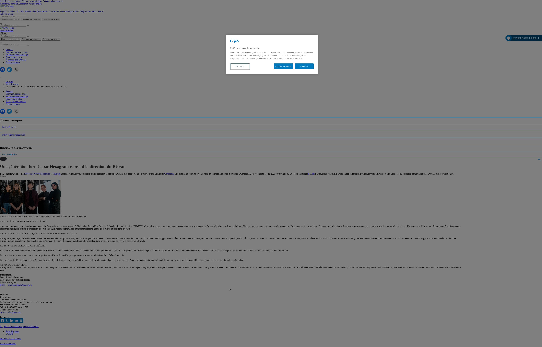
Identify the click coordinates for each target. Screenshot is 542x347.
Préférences (240, 66)
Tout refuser (304, 66)
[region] (272, 54)
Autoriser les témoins (283, 66)
